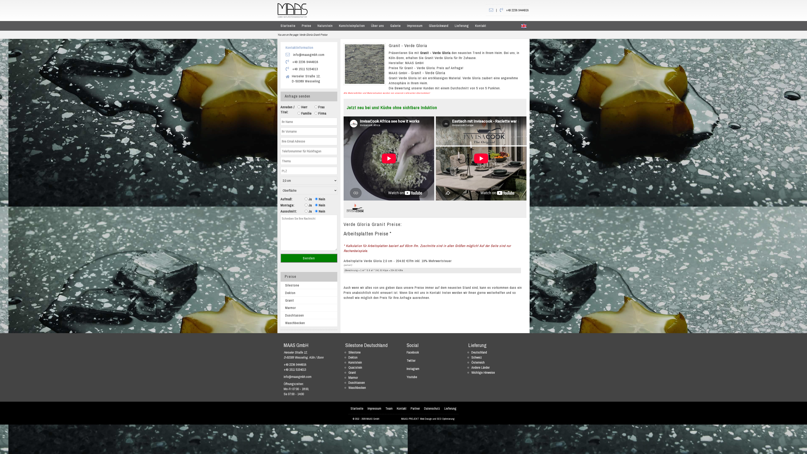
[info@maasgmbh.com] (491, 10)
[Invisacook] (355, 207)
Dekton (290, 292)
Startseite (288, 25)
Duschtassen (294, 315)
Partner (415, 408)
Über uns (377, 25)
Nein (321, 199)
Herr (303, 107)
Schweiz (476, 357)
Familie (306, 113)
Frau (321, 107)
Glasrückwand (438, 25)
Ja (309, 199)
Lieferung (462, 25)
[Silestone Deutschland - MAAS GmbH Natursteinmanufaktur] (292, 10)
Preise (306, 25)
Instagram (413, 368)
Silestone (292, 285)
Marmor (290, 307)
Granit (289, 300)
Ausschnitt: (289, 211)
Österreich (478, 362)
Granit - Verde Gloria (408, 45)
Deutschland (479, 352)
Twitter (411, 360)
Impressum (415, 25)
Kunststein (355, 362)
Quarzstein (355, 367)
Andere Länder (480, 367)
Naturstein (325, 25)
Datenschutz (432, 408)
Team (389, 408)
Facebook (413, 352)
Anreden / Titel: (288, 109)
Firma (321, 113)
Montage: (287, 205)
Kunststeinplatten (352, 25)
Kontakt (480, 25)
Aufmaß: (287, 199)
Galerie (395, 25)
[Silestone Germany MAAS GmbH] (524, 26)
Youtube (412, 377)
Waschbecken (295, 323)
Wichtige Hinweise (483, 372)
